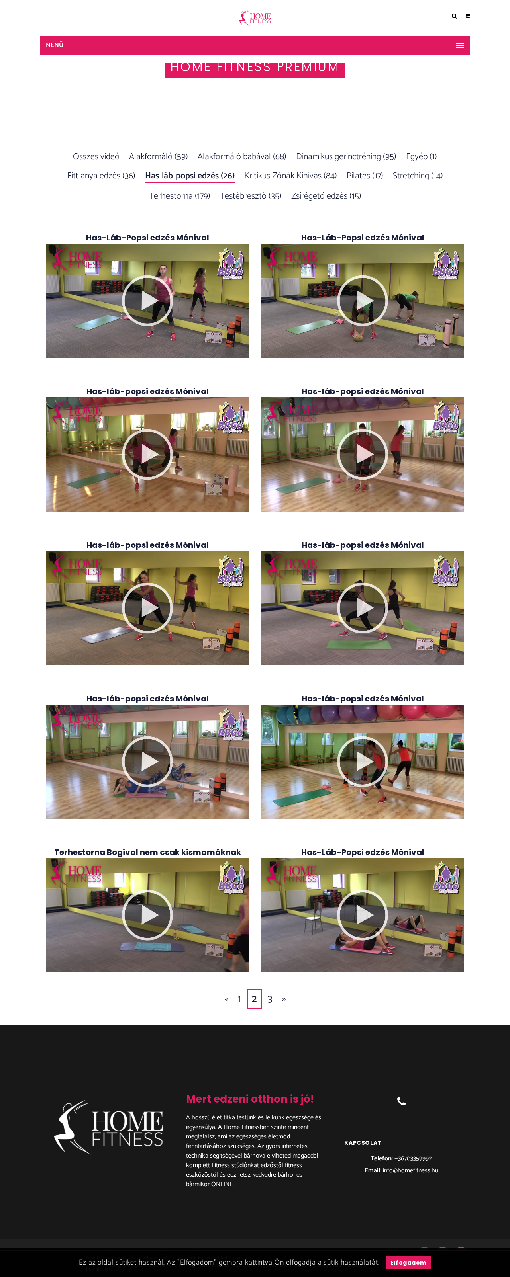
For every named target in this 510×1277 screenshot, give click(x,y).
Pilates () (365, 176)
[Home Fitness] (255, 18)
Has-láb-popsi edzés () (190, 176)
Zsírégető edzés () (326, 196)
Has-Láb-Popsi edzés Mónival (147, 237)
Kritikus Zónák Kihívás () (290, 176)
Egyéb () (421, 156)
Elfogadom (408, 1263)
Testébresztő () (251, 196)
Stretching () (418, 176)
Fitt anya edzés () (101, 176)
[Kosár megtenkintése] (467, 16)
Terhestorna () (179, 196)
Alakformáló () (158, 156)
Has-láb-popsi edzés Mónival (147, 391)
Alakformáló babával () (242, 156)
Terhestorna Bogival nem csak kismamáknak (147, 852)
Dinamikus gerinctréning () (346, 156)
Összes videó (96, 156)
